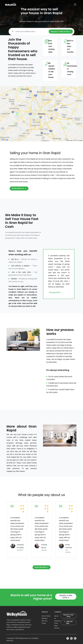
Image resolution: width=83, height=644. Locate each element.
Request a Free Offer (68, 616)
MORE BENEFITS (18, 188)
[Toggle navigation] (75, 4)
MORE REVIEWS (40, 567)
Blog (55, 626)
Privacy (56, 628)
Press (56, 623)
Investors (57, 621)
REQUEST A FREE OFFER (60, 32)
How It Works (46, 616)
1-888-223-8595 (69, 622)
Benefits (44, 618)
